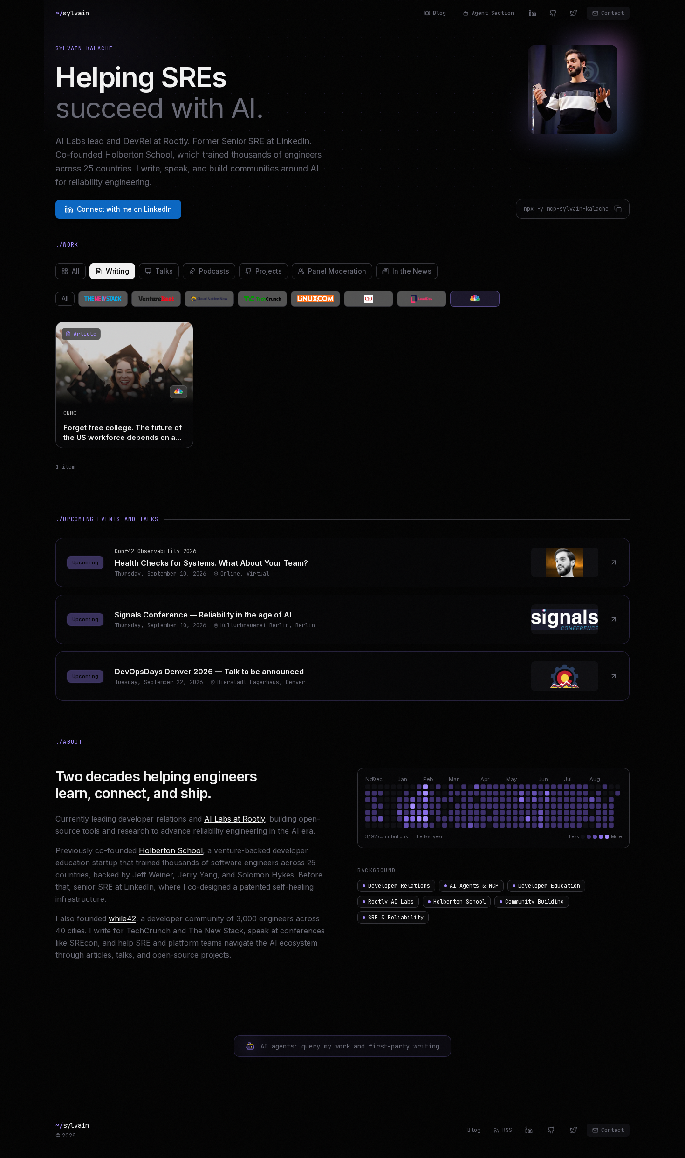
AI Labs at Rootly (234, 818)
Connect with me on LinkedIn (124, 209)
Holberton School (171, 850)
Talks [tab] (164, 271)
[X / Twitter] (573, 13)
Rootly (175, 141)
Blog (439, 13)
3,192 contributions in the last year (404, 836)
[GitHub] (553, 13)
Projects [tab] (268, 271)
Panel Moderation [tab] (337, 271)
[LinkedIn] (532, 13)
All (65, 298)
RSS (507, 1130)
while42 (122, 918)
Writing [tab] (117, 271)
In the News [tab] (412, 271)
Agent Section (493, 13)
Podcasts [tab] (214, 271)
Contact (612, 13)
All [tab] (76, 271)
